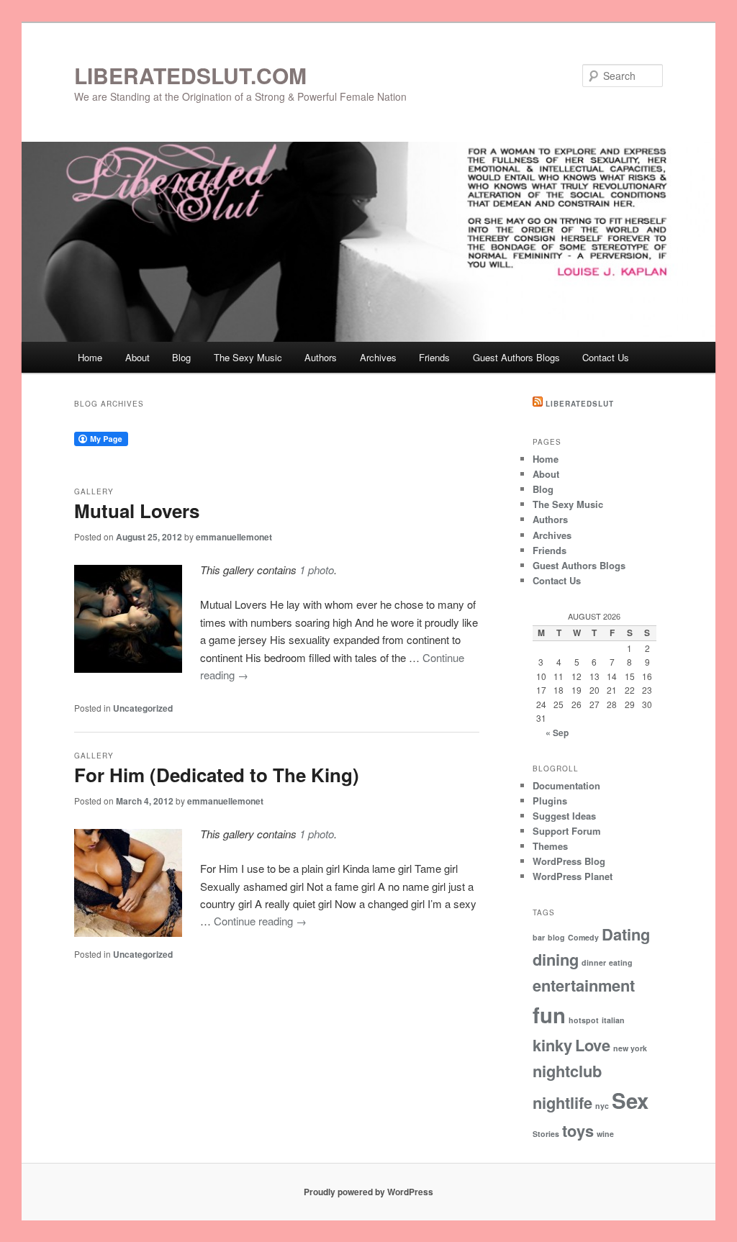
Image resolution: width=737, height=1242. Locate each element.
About (137, 357)
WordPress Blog (569, 861)
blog (556, 937)
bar (539, 937)
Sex (630, 1100)
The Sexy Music (248, 357)
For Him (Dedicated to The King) (216, 774)
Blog (181, 357)
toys (578, 1130)
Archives (378, 357)
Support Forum (567, 831)
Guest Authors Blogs (516, 357)
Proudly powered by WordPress (368, 1191)
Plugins (550, 800)
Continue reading (260, 920)
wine (605, 1133)
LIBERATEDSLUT (580, 404)
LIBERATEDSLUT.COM (190, 75)
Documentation (566, 785)
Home (90, 357)
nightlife (562, 1102)
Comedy (583, 937)
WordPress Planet (572, 876)
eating (621, 962)
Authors (320, 357)
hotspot (584, 1020)
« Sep (557, 732)
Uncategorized (143, 708)
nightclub (567, 1070)
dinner (594, 962)
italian (613, 1020)
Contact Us (605, 357)
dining (556, 959)
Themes (550, 846)
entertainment (584, 985)
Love (592, 1044)
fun (549, 1015)
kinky (552, 1044)
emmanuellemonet (234, 536)
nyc (602, 1105)
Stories (546, 1133)
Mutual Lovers (136, 510)
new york (630, 1048)
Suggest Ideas (564, 815)
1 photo (316, 569)
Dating (626, 934)
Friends (434, 357)
